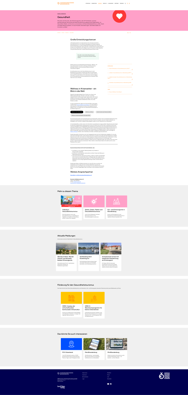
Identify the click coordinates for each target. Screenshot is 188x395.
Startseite (58, 32)
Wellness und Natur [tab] (89, 112)
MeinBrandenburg (91, 352)
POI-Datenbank (67, 352)
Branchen (67, 32)
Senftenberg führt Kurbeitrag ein (86, 257)
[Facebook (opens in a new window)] (111, 384)
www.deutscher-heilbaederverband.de (77, 183)
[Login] (129, 3)
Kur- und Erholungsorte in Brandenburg (116, 210)
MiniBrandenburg (113, 352)
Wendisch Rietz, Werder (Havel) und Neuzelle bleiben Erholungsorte (65, 258)
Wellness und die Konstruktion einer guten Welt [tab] (81, 115)
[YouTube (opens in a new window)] (108, 384)
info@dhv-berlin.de (77, 181)
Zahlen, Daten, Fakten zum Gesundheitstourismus (94, 210)
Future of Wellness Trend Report (83, 104)
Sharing (127, 32)
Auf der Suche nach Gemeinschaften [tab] (104, 112)
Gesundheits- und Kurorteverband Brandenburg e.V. (81, 175)
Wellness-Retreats (73, 131)
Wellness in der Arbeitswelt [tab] (77, 112)
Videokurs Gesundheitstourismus (69, 210)
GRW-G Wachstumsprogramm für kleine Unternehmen (93, 308)
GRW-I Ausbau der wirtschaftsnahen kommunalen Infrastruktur (71, 308)
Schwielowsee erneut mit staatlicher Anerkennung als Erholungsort (110, 258)
